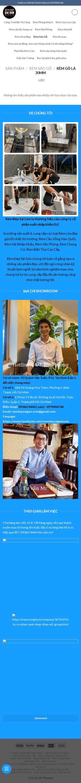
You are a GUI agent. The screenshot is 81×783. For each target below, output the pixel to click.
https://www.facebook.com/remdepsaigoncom (36, 421)
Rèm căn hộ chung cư (20, 29)
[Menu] (69, 12)
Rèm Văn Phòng (43, 29)
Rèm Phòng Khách (43, 22)
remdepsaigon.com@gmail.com (34, 411)
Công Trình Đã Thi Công (17, 22)
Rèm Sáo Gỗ (40, 36)
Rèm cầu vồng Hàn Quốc (53, 50)
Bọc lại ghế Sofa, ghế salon (51, 58)
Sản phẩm (14, 68)
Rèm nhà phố (65, 29)
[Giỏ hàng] (75, 12)
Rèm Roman (59, 36)
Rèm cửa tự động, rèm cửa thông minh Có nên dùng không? (40, 43)
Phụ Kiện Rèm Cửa (24, 50)
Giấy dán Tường (25, 58)
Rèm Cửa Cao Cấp (66, 22)
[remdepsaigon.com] (32, 12)
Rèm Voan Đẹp (23, 36)
